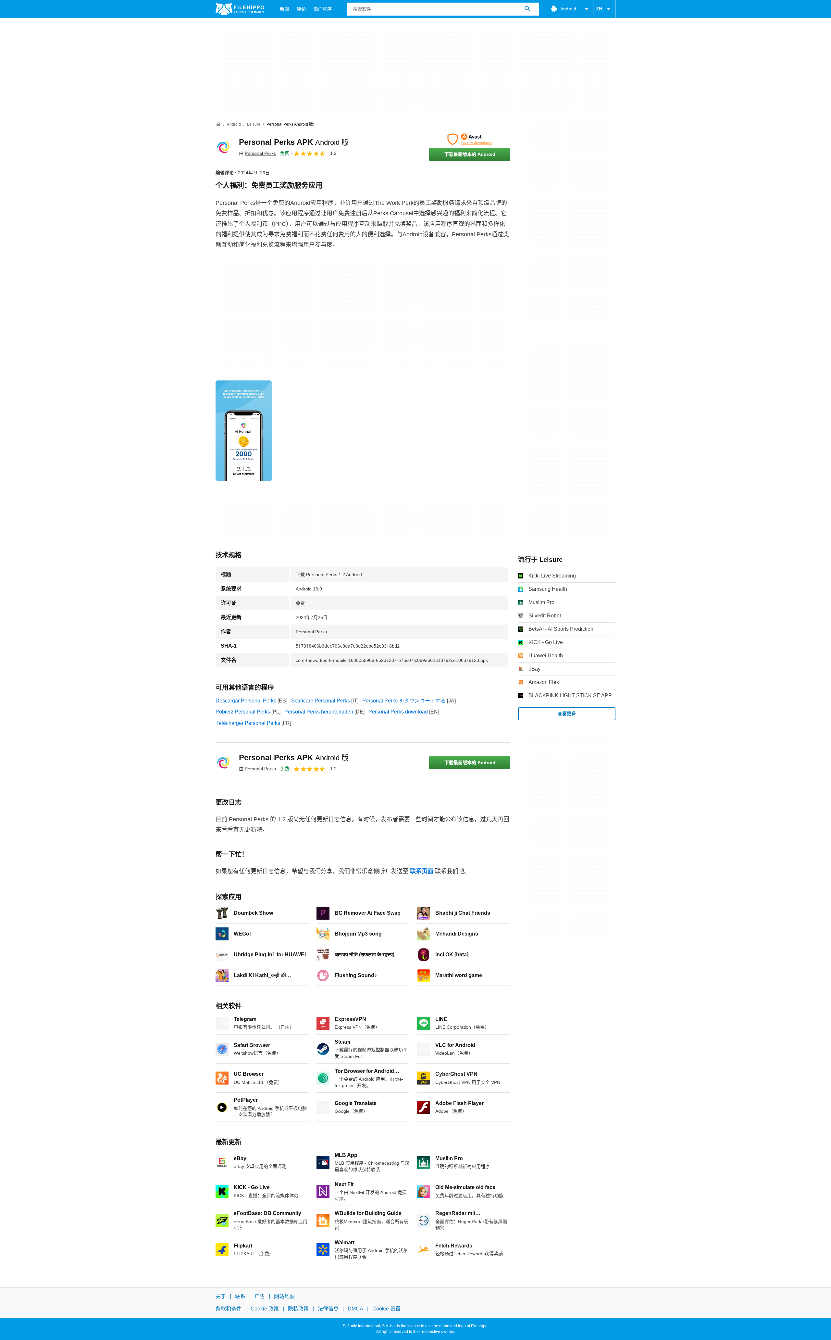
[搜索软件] (527, 9)
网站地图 (284, 1296)
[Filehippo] (240, 9)
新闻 (284, 9)
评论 (301, 9)
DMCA (355, 1308)
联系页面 (421, 871)
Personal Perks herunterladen (318, 711)
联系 (240, 1296)
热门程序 (323, 9)
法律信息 (328, 1308)
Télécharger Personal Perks (248, 723)
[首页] (218, 124)
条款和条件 (229, 1308)
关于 (221, 1296)
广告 (259, 1296)
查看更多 (567, 713)
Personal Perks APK (294, 142)
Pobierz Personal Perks (243, 711)
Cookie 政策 (265, 1308)
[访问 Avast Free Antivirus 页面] (469, 139)
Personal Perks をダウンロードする (404, 700)
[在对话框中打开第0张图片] (244, 430)
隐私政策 (298, 1308)
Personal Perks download (398, 711)
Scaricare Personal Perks (320, 700)
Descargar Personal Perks (246, 700)
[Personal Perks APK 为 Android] (223, 147)
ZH (599, 8)
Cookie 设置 (386, 1308)
